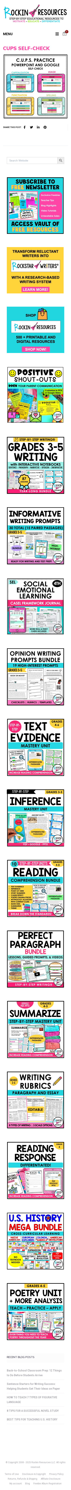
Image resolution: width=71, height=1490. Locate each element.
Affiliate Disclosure (50, 1479)
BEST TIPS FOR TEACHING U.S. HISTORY (32, 1419)
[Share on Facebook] (25, 127)
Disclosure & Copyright (34, 1474)
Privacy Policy (56, 1474)
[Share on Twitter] (31, 127)
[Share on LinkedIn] (38, 127)
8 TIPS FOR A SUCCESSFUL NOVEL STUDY (33, 1410)
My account (15, 1483)
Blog (27, 1483)
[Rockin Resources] (35, 14)
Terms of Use (12, 1474)
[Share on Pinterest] (45, 127)
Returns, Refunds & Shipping (22, 1479)
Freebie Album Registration (47, 1483)
